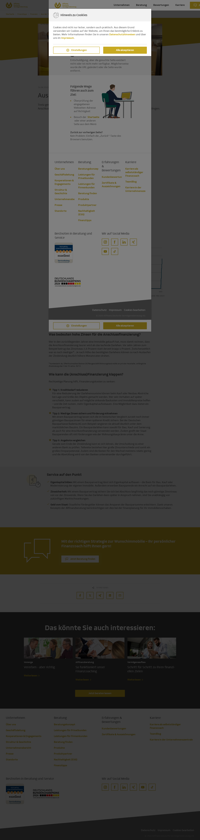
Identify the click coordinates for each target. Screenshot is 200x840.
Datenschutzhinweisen (122, 34)
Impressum (67, 38)
